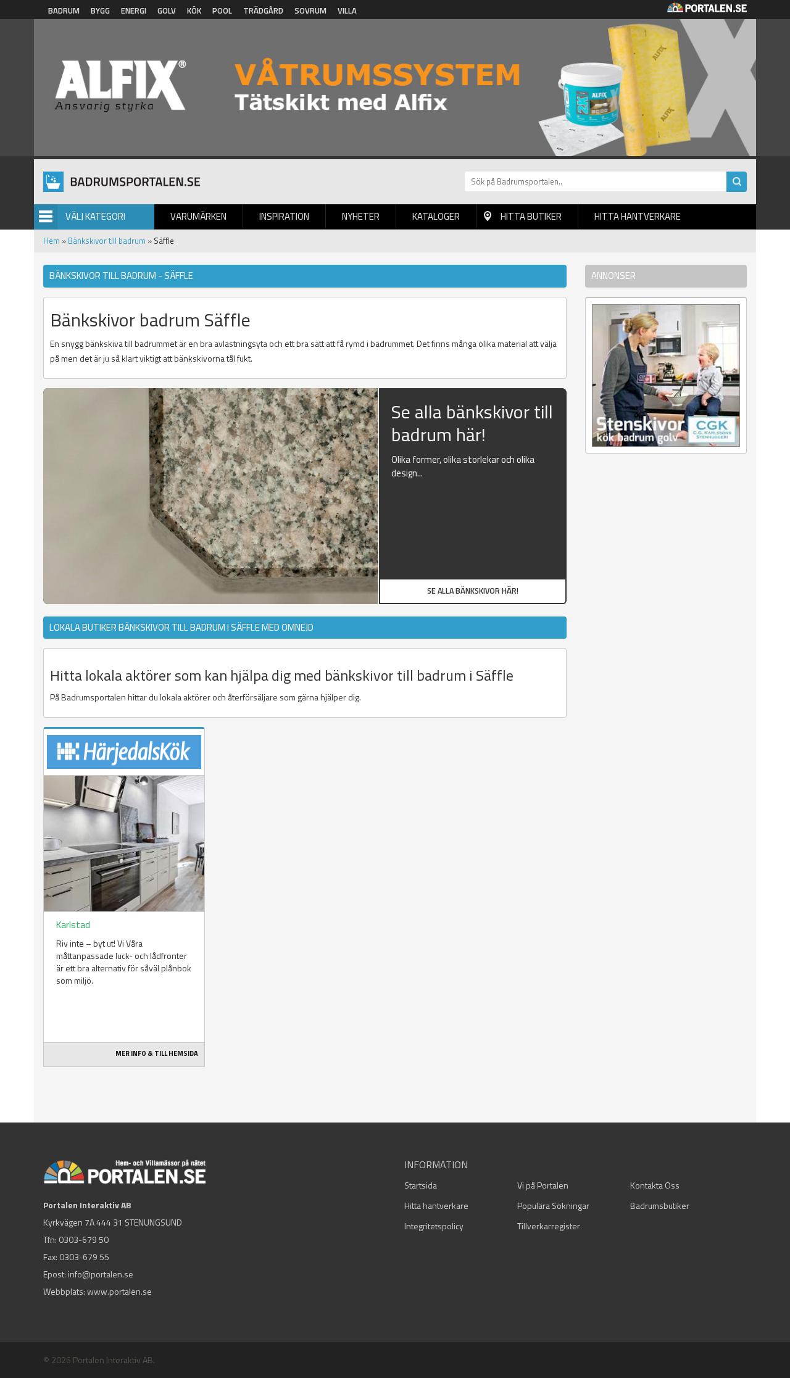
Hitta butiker (531, 216)
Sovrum (310, 10)
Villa (347, 10)
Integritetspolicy (434, 1225)
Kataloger (436, 216)
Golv (166, 10)
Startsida (420, 1185)
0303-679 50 (84, 1239)
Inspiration (284, 216)
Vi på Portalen (542, 1185)
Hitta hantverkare (637, 216)
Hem (51, 241)
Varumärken (198, 216)
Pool (222, 10)
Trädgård (263, 10)
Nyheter (361, 216)
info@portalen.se (100, 1274)
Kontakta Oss (655, 1185)
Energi (133, 10)
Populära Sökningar (553, 1205)
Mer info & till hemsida (156, 1053)
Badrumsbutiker (659, 1205)
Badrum (64, 10)
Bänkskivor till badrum (107, 241)
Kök (194, 10)
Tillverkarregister (548, 1225)
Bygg (100, 10)
